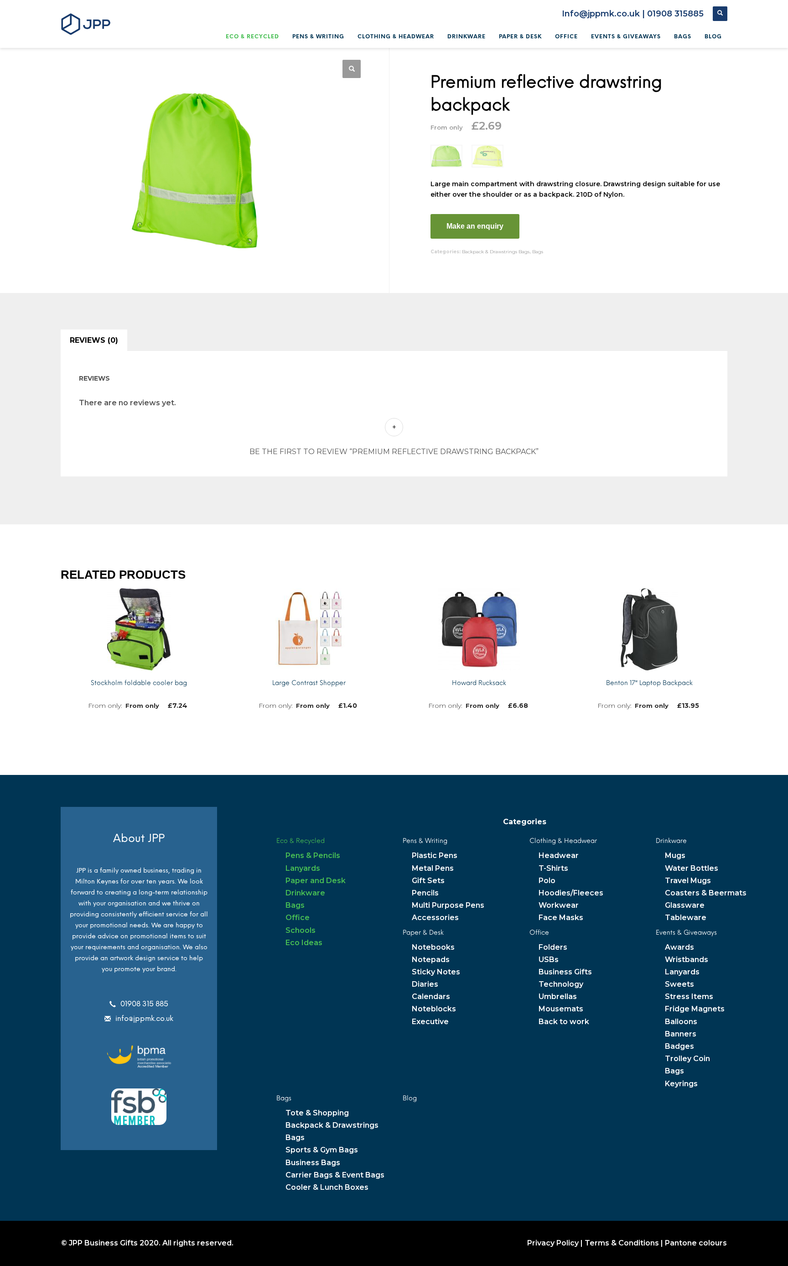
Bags (537, 252)
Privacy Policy (553, 1243)
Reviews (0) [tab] (94, 340)
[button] (351, 69)
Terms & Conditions (622, 1243)
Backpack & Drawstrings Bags (495, 252)
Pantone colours (696, 1243)
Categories (524, 821)
